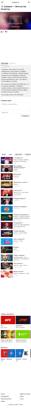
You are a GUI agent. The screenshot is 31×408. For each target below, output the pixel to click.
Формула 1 (19, 326)
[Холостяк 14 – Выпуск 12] (15, 193)
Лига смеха (17, 263)
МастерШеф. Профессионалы (19, 167)
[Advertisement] (15, 47)
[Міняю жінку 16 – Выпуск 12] (15, 274)
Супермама (17, 223)
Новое (3, 401)
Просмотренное (6, 399)
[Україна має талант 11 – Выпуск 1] (15, 184)
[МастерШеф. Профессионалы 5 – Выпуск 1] (15, 168)
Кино (3, 154)
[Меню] (2, 2)
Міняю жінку (18, 271)
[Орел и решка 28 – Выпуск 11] (15, 241)
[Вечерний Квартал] (15, 201)
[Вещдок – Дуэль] (15, 249)
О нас (22, 399)
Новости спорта (21, 340)
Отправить (25, 116)
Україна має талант (20, 182)
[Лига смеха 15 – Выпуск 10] (15, 266)
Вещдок (16, 247)
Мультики (19, 154)
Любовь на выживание (21, 215)
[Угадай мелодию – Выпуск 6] (15, 233)
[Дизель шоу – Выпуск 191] (15, 176)
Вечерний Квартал (20, 198)
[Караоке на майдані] (15, 209)
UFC (2, 326)
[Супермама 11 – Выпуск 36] (15, 225)
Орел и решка (18, 239)
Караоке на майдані (20, 206)
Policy (22, 396)
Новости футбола (6, 340)
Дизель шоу (17, 174)
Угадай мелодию (19, 231)
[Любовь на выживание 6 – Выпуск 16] (15, 217)
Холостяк (17, 190)
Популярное (5, 396)
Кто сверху (17, 158)
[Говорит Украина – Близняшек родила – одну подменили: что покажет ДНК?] (15, 257)
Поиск (3, 394)
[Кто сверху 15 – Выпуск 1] (15, 160)
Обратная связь (25, 394)
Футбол (4, 347)
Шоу (10, 154)
